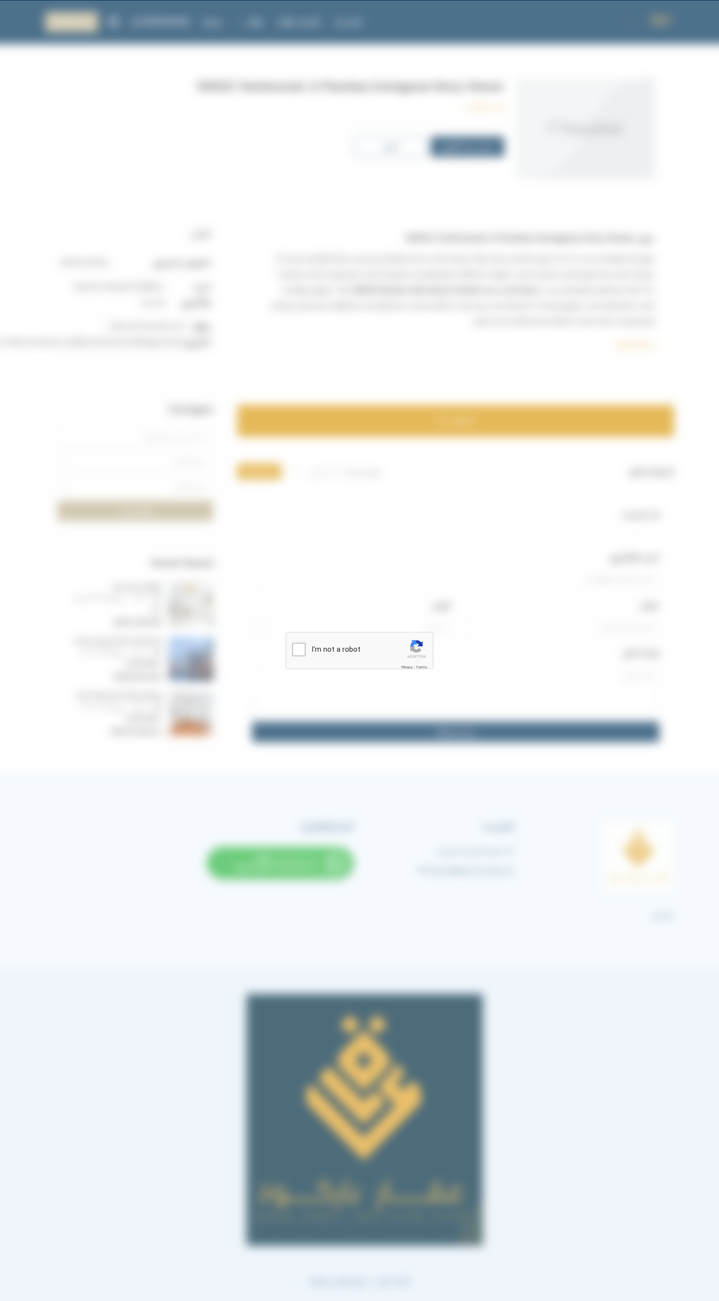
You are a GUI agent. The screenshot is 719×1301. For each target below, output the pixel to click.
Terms (421, 667)
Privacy (407, 667)
